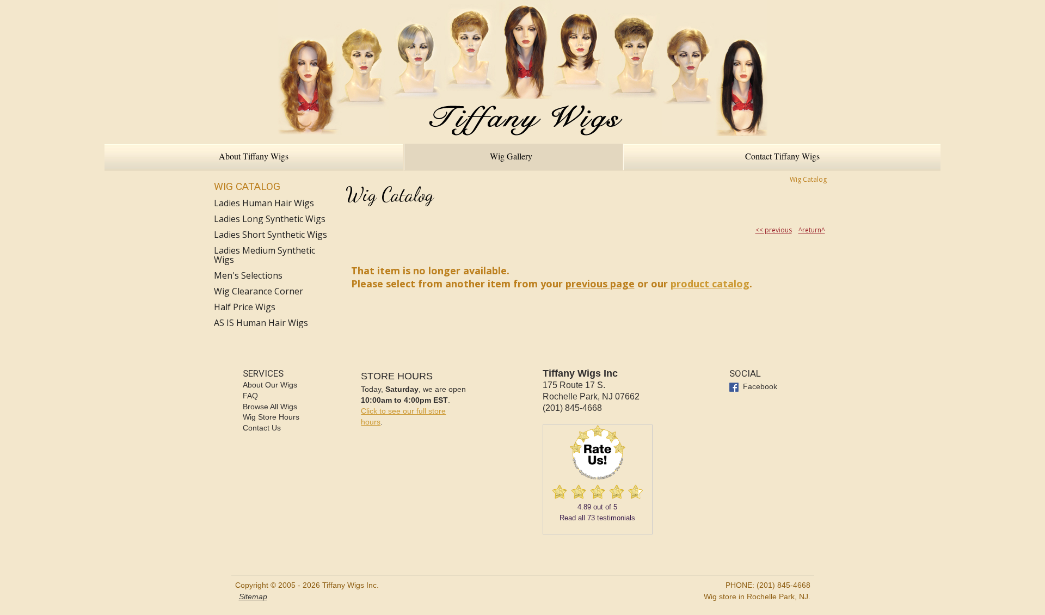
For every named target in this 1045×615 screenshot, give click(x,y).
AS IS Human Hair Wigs (261, 323)
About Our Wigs (270, 384)
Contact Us (262, 427)
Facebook (759, 386)
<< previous (773, 230)
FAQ (250, 395)
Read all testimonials (597, 518)
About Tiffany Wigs (253, 156)
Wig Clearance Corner (258, 291)
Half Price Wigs (244, 307)
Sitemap (253, 596)
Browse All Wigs (270, 406)
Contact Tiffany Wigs (782, 156)
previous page (600, 283)
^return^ (811, 230)
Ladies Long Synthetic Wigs (269, 219)
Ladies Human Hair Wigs (264, 203)
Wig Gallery (511, 156)
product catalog (710, 283)
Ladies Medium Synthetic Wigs (264, 255)
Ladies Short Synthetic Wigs (270, 234)
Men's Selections (248, 275)
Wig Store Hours (271, 417)
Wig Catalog (247, 186)
